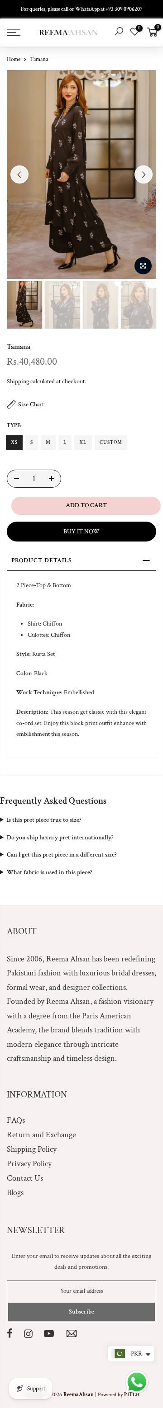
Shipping (18, 381)
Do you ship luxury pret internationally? (60, 837)
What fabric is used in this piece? (49, 872)
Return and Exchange (41, 1135)
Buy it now (81, 531)
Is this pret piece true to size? (44, 820)
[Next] (143, 174)
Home (13, 59)
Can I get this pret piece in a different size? (61, 855)
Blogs (15, 1192)
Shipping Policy (32, 1149)
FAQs (16, 1120)
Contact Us (25, 1178)
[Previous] (19, 174)
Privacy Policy (29, 1163)
